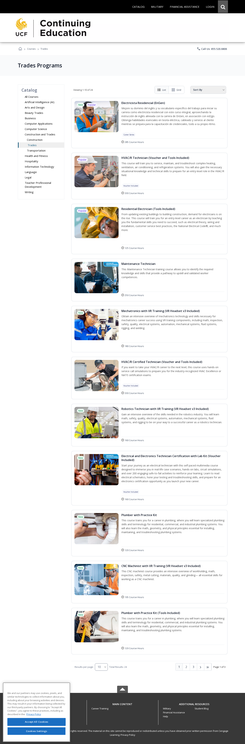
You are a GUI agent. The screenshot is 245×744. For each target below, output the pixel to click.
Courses (31, 48)
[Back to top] (122, 706)
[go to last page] (207, 666)
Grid (178, 89)
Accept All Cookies (36, 722)
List (164, 89)
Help (165, 716)
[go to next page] (200, 666)
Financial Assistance (174, 712)
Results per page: (84, 667)
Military (167, 708)
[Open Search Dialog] (223, 6)
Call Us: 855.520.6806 (212, 49)
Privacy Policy (128, 734)
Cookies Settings (36, 731)
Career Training (99, 708)
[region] (36, 712)
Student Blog (201, 708)
